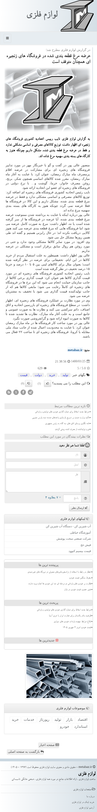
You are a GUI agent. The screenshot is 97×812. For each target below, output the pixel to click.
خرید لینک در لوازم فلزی (83, 802)
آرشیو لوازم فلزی (86, 808)
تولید (65, 375)
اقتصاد (82, 719)
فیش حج (86, 545)
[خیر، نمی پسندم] (28, 383)
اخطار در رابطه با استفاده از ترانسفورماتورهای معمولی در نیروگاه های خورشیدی (59, 572)
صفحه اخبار (47, 745)
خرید (52, 375)
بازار (69, 719)
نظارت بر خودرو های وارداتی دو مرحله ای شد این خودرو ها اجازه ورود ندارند (59, 584)
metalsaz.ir (75, 350)
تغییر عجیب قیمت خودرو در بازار (77, 589)
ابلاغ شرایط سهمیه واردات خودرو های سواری (72, 621)
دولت (38, 375)
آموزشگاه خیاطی (80, 532)
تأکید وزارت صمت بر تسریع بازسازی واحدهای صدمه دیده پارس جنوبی (60, 418)
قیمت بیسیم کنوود (80, 551)
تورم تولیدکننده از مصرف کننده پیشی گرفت (72, 429)
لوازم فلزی (41, 16)
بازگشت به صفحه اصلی (24, 751)
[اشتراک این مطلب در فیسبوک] (23, 392)
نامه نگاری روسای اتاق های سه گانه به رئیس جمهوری (67, 423)
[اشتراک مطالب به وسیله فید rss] (9, 392)
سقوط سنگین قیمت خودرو (80, 578)
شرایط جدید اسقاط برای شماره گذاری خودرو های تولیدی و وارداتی (62, 412)
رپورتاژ (44, 719)
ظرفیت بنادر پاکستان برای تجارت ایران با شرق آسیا (70, 616)
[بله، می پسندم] (47, 383)
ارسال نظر (78, 507)
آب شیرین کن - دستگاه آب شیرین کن (68, 526)
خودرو (64, 726)
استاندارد (80, 726)
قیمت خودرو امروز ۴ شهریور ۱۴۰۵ (77, 627)
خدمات (29, 719)
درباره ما (90, 796)
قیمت (24, 375)
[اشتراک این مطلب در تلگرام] (30, 392)
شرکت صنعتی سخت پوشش (73, 538)
